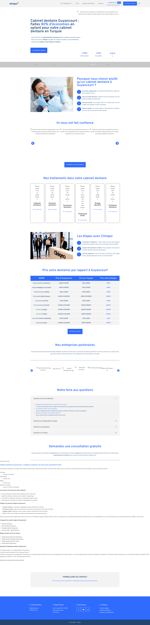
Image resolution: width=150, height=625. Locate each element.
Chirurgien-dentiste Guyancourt (10, 528)
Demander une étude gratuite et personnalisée (12, 560)
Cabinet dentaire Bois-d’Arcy (9, 543)
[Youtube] (83, 609)
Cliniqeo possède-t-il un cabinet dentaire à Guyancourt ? (15, 550)
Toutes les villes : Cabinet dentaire (10, 530)
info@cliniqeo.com (34, 608)
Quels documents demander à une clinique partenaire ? (15, 552)
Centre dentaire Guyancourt (9, 526)
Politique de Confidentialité (107, 612)
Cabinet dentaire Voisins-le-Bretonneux (12, 537)
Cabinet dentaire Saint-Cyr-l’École (10, 541)
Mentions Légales (104, 608)
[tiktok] (88, 609)
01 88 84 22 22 (33, 610)
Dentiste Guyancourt (7, 523)
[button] (32, 143)
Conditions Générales (105, 610)
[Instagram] (78, 609)
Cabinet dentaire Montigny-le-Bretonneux (12, 539)
